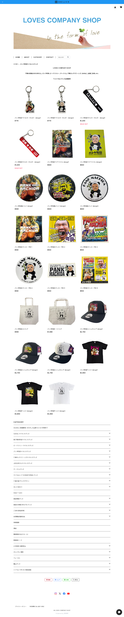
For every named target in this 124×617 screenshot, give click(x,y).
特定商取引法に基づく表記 (37, 606)
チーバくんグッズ (19, 469)
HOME (18, 57)
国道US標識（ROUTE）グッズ (23, 505)
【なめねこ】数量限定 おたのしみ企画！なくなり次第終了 (31, 428)
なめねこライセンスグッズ (21, 433)
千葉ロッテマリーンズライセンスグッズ (25, 457)
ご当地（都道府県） (19, 510)
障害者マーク (18, 540)
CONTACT (50, 57)
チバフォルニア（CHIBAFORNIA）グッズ (26, 475)
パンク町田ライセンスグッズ (22, 451)
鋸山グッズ (17, 564)
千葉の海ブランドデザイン (21, 481)
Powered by (60, 613)
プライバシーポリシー (21, 606)
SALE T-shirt (18, 493)
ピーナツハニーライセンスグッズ (23, 445)
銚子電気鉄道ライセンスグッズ (23, 439)
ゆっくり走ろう (18, 487)
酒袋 (15, 528)
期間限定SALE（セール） (21, 534)
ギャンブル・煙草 (18, 552)
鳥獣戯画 (16, 522)
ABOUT (26, 57)
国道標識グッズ (18, 499)
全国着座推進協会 (19, 516)
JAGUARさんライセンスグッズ (23, 463)
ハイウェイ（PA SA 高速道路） (23, 570)
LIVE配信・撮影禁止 (20, 546)
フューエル (17, 558)
